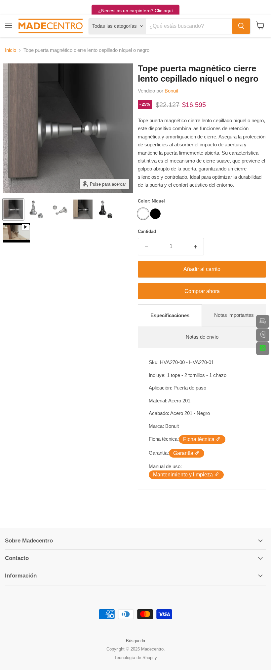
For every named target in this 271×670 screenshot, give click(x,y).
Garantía (184, 453)
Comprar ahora (202, 291)
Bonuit (171, 90)
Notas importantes (234, 315)
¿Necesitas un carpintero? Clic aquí (135, 10)
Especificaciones (169, 315)
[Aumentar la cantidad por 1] (195, 246)
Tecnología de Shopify (135, 657)
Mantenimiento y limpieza (183, 474)
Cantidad (147, 231)
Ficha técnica (199, 439)
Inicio (10, 50)
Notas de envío (202, 337)
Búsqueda (135, 640)
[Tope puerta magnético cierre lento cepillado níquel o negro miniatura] (13, 209)
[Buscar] (241, 26)
